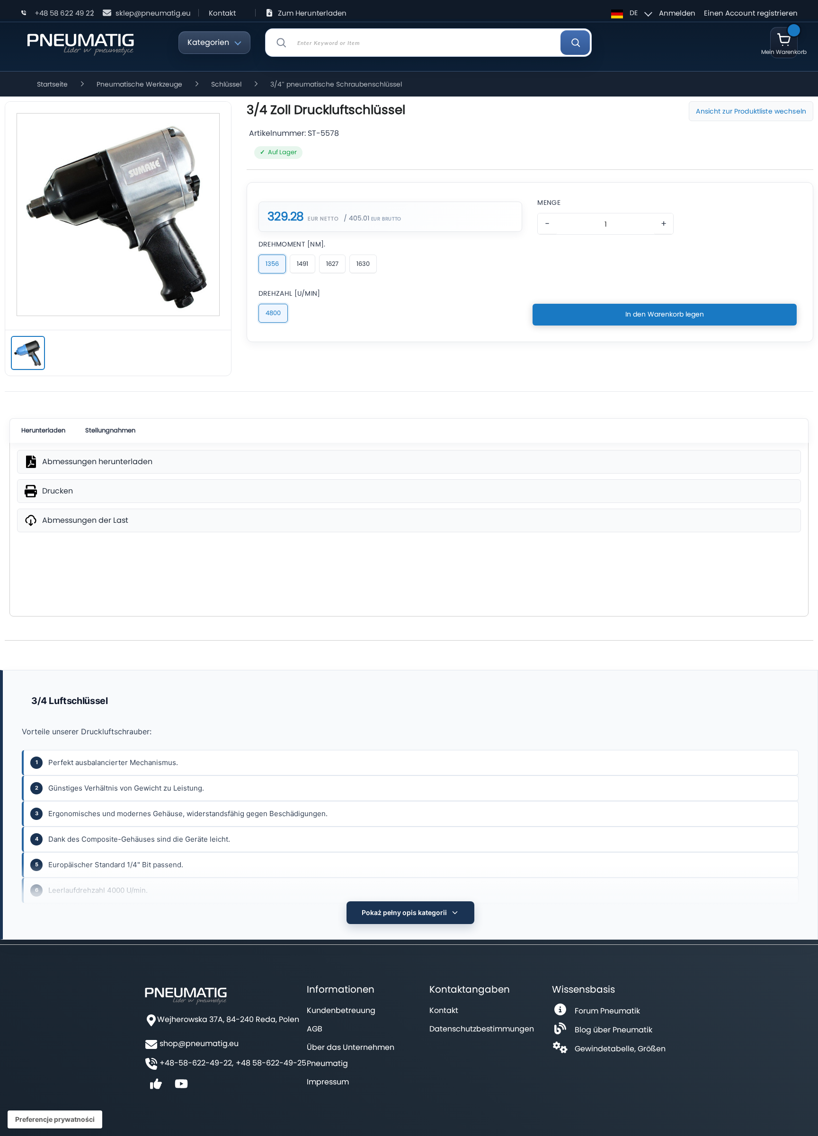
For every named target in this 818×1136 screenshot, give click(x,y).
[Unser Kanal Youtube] (181, 1087)
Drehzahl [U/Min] (289, 293)
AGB (314, 1028)
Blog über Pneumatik (613, 1029)
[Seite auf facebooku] (156, 1087)
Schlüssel (226, 84)
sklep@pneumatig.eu (153, 13)
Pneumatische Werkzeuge (139, 84)
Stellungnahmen (110, 430)
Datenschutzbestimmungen (481, 1028)
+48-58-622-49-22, (196, 1063)
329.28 (285, 217)
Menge (548, 202)
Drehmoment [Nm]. (292, 244)
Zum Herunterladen (312, 13)
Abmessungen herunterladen (97, 462)
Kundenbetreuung (341, 1010)
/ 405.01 (356, 218)
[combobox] (428, 42)
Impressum (328, 1081)
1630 (363, 263)
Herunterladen (43, 430)
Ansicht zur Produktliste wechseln (751, 111)
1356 (272, 263)
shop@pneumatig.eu (199, 1044)
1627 (332, 263)
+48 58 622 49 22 (64, 13)
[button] (630, 13)
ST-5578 (323, 133)
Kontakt (222, 13)
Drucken (57, 491)
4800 (273, 312)
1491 (302, 263)
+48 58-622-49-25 (271, 1063)
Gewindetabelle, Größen (620, 1048)
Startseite (52, 84)
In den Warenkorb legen (664, 314)
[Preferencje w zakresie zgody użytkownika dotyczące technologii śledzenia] (55, 1119)
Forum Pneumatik (607, 1010)
